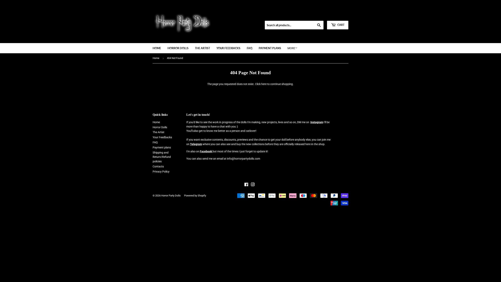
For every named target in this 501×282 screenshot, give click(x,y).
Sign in (320, 15)
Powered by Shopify (195, 195)
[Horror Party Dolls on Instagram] (253, 185)
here (264, 84)
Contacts (158, 166)
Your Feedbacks (228, 48)
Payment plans (270, 48)
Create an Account (338, 15)
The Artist (202, 48)
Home (157, 48)
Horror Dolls (178, 48)
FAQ (249, 48)
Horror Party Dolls (171, 195)
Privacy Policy (161, 171)
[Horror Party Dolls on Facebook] (246, 185)
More (291, 48)
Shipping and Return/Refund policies (162, 157)
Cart (340, 24)
